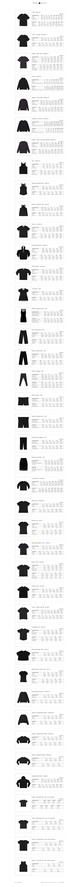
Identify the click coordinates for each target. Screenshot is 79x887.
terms (55, 882)
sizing (48, 882)
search (42, 882)
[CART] (63, 882)
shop (45, 882)
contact (60, 882)
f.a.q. (57, 882)
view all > (61, 13)
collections (20, 882)
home (16, 882)
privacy (51, 882)
